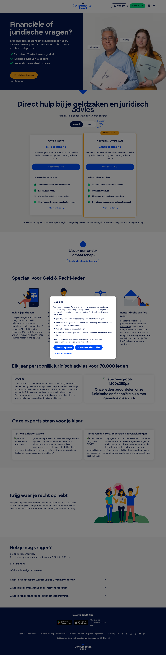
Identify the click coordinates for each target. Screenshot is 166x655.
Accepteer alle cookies (89, 347)
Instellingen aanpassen (63, 353)
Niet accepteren (64, 347)
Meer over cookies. (83, 342)
